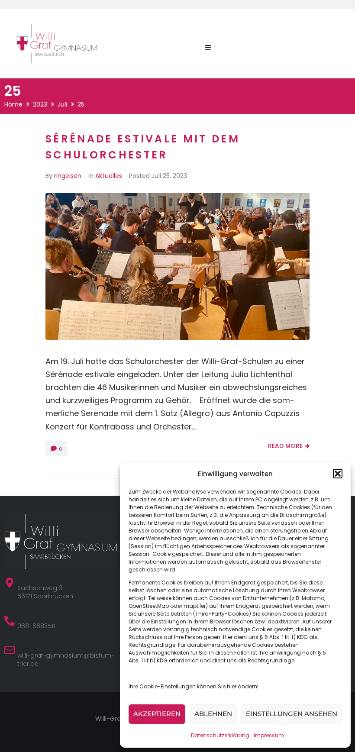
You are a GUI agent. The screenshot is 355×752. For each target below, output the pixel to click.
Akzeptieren (157, 714)
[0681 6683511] (9, 621)
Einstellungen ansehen (291, 714)
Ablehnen (213, 714)
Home (13, 104)
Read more (285, 446)
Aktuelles (108, 175)
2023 (40, 104)
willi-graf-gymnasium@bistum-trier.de (65, 659)
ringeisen (67, 175)
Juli (62, 104)
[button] (337, 473)
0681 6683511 (36, 626)
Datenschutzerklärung (220, 735)
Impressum (269, 735)
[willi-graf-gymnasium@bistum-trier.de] (9, 650)
